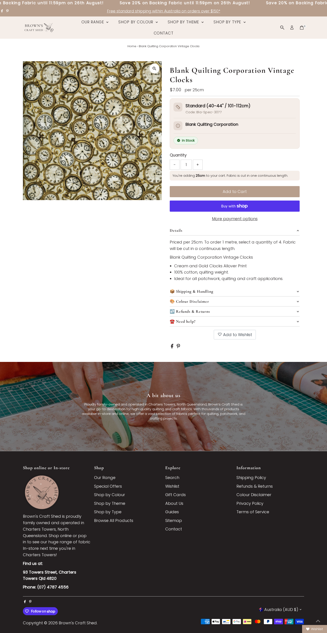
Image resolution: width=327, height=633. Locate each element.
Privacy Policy (249, 503)
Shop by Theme (184, 22)
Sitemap (173, 520)
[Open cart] (301, 28)
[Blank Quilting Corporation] (178, 125)
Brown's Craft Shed (78, 623)
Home (131, 46)
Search (172, 477)
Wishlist (172, 486)
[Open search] (282, 28)
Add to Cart (235, 191)
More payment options (235, 218)
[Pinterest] (7, 11)
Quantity (178, 155)
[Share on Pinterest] (178, 347)
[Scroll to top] (318, 620)
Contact (164, 33)
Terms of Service (252, 512)
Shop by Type (228, 22)
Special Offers (108, 486)
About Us (174, 503)
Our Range (93, 22)
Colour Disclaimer (253, 494)
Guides (172, 512)
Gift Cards (175, 494)
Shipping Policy (251, 477)
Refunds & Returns (254, 486)
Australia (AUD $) (281, 609)
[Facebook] (2, 11)
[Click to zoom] (154, 68)
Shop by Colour (136, 22)
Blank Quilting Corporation (212, 124)
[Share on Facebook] (172, 347)
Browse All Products (113, 520)
